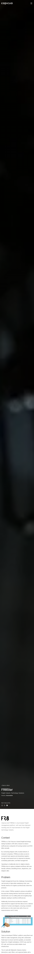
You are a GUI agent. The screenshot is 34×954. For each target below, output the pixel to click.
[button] (31, 3)
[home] (7, 3)
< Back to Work (5, 785)
